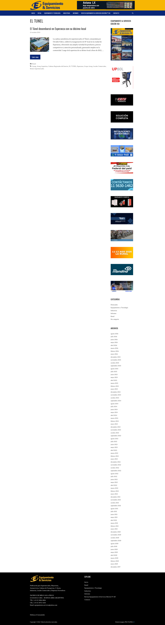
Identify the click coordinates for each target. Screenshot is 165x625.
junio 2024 (114, 409)
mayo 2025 (114, 377)
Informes (75, 13)
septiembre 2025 (116, 366)
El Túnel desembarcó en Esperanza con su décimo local (58, 28)
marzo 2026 (114, 348)
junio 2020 (114, 549)
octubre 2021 (115, 503)
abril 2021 (114, 520)
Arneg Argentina (42, 66)
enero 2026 (114, 354)
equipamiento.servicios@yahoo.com (45, 605)
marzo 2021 (114, 523)
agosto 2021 (114, 509)
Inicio (33, 13)
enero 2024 (114, 424)
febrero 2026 (115, 351)
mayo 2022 (114, 482)
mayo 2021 (114, 517)
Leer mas (35, 57)
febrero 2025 (115, 386)
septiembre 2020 (116, 541)
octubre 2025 (115, 363)
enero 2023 (114, 459)
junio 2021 (114, 514)
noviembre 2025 (116, 360)
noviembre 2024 (116, 395)
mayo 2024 (114, 412)
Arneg (34, 66)
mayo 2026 (114, 342)
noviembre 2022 (116, 465)
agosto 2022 (114, 474)
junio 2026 (114, 339)
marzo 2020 (114, 558)
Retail (39, 13)
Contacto (116, 13)
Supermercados (39, 69)
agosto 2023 (114, 439)
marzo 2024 (114, 418)
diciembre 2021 (115, 497)
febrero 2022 (115, 491)
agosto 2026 (114, 334)
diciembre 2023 (116, 427)
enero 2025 (114, 389)
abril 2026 (114, 345)
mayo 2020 (114, 552)
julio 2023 (114, 441)
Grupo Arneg (88, 66)
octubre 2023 (115, 433)
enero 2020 (114, 564)
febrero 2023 (115, 456)
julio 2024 (114, 406)
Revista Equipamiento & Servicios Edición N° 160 (95, 13)
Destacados (114, 305)
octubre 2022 (115, 468)
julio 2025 (114, 372)
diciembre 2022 (116, 462)
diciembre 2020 (116, 532)
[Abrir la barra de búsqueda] (132, 13)
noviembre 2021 (116, 500)
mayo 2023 (114, 447)
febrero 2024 (115, 421)
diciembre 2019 (115, 567)
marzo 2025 (114, 383)
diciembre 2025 (116, 357)
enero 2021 (114, 529)
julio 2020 (114, 546)
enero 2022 (114, 494)
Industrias (66, 13)
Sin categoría (115, 319)
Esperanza (80, 66)
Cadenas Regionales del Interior (58, 66)
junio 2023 (114, 444)
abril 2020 (114, 555)
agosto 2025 (114, 369)
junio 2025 (114, 374)
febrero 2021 (114, 526)
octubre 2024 (115, 398)
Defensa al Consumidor (37, 615)
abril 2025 (114, 380)
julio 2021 (114, 511)
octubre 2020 (115, 538)
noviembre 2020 (116, 535)
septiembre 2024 (116, 401)
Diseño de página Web (121, 622)
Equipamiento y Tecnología (52, 13)
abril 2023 (114, 450)
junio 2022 (114, 479)
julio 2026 (114, 337)
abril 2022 (114, 485)
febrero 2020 (115, 561)
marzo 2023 (114, 453)
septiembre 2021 (116, 506)
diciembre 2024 (116, 392)
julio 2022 (114, 476)
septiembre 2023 (116, 436)
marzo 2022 (114, 488)
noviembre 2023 (116, 430)
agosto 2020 (114, 544)
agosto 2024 (114, 404)
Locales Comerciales (99, 66)
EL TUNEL (72, 66)
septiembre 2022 (116, 471)
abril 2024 (114, 415)
